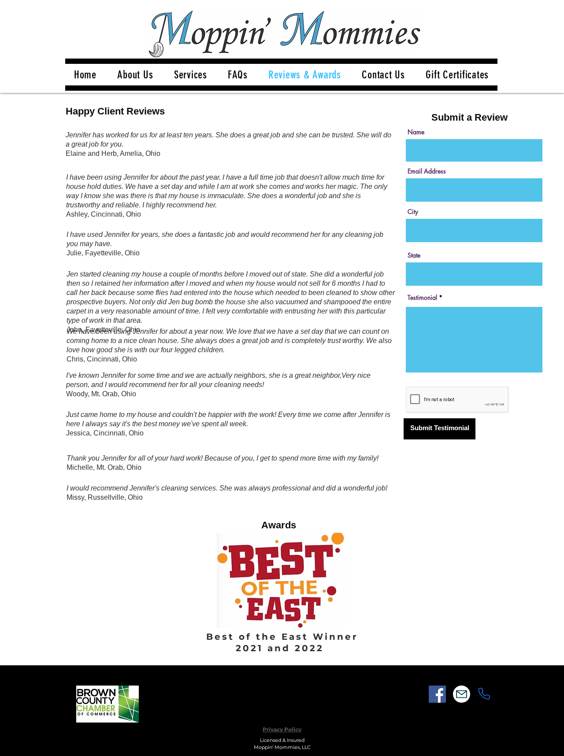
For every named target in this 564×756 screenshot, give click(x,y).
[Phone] (484, 694)
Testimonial (422, 298)
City (413, 212)
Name (416, 132)
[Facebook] (437, 694)
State (414, 255)
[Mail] (461, 694)
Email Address (427, 171)
